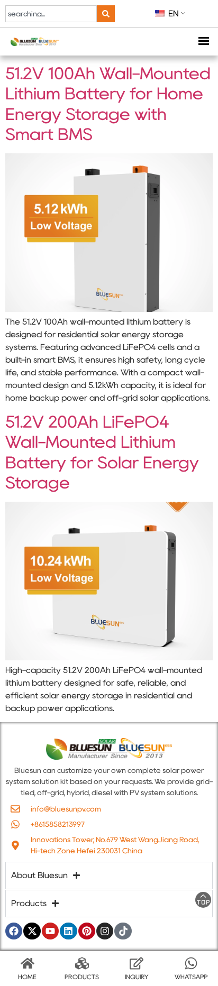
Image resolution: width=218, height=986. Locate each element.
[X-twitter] (31, 931)
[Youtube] (50, 931)
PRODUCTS (82, 977)
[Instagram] (104, 931)
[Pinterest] (86, 931)
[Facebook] (13, 931)
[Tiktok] (122, 931)
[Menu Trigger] (203, 42)
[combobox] (51, 13)
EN (172, 13)
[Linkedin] (68, 931)
